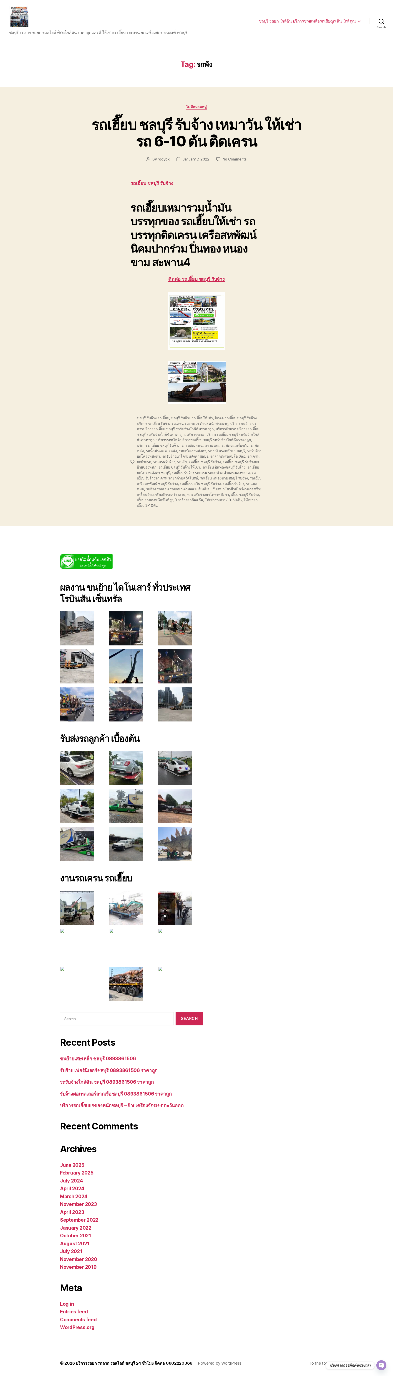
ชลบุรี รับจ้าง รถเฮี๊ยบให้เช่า (192, 418)
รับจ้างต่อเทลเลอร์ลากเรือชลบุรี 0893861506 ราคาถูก (116, 1094)
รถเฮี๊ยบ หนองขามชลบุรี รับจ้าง (224, 478)
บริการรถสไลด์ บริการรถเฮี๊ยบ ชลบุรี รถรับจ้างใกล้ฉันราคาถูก (203, 440)
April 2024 (72, 1188)
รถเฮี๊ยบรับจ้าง (233, 483)
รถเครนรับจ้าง (164, 461)
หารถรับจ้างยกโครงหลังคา (208, 494)
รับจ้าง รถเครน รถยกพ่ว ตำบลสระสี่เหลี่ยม (178, 489)
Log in (67, 1304)
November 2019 (78, 1267)
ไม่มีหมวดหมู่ (196, 107)
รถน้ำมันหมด (156, 450)
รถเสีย (182, 461)
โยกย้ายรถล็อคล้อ (189, 500)
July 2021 (71, 1251)
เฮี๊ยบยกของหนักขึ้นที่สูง (155, 500)
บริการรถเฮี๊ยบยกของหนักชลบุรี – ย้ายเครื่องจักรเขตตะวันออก (122, 1105)
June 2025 (72, 1165)
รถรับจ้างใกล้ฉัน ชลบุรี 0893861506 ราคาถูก (107, 1082)
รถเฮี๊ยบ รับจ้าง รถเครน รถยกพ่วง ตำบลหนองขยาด (210, 472)
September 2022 (79, 1220)
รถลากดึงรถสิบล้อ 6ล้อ (227, 456)
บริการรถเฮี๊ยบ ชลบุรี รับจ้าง (158, 445)
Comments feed (78, 1319)
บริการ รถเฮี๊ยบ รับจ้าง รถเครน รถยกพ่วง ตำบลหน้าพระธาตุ (182, 423)
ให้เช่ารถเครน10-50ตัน (223, 500)
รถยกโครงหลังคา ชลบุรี (226, 450)
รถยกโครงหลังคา (192, 450)
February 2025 (76, 1173)
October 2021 (75, 1235)
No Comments (235, 159)
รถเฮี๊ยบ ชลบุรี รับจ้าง (205, 461)
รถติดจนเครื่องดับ (235, 445)
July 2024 (71, 1181)
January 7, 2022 (196, 159)
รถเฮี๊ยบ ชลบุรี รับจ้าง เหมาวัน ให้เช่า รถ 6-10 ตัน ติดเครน (196, 133)
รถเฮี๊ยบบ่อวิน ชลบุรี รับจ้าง (200, 483)
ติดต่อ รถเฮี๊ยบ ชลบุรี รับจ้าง (196, 279)
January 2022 (75, 1228)
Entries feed (74, 1312)
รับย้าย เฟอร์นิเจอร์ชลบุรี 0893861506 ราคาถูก (109, 1070)
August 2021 (74, 1243)
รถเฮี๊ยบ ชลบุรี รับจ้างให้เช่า (179, 467)
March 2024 (73, 1196)
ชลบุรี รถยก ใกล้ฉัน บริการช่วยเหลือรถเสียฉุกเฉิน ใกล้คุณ (307, 21)
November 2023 (78, 1204)
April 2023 (72, 1212)
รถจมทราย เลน (207, 445)
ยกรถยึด (187, 445)
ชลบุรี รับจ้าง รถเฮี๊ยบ (153, 418)
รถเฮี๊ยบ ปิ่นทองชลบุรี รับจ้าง (223, 467)
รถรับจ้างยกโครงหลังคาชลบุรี (185, 456)
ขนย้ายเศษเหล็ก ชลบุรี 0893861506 (98, 1058)
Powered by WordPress (219, 1363)
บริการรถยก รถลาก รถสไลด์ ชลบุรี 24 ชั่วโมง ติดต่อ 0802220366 (134, 1363)
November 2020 (78, 1259)
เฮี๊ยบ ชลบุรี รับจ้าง (245, 494)
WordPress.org (77, 1327)
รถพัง (173, 450)
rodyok (163, 159)
